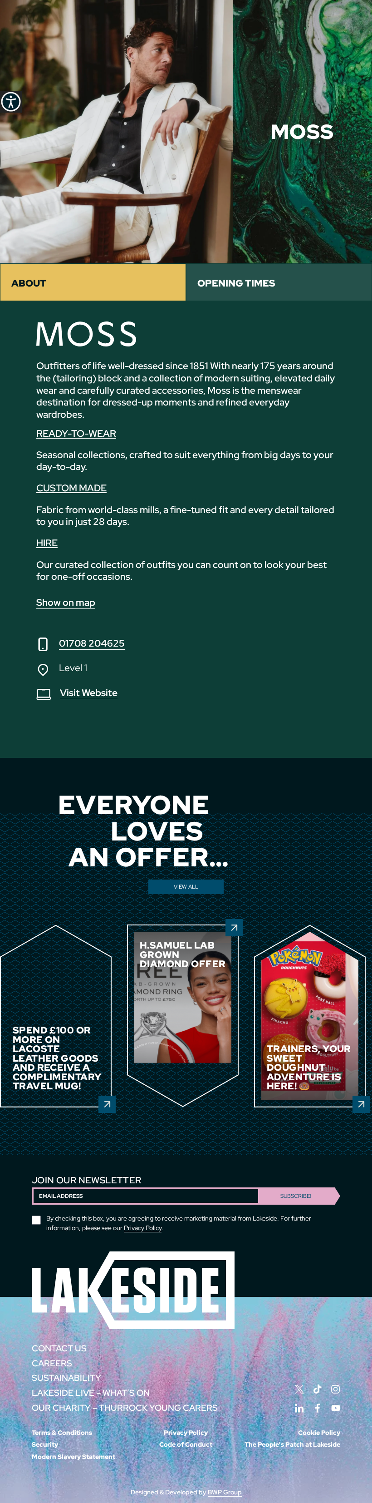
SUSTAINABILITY (66, 1378)
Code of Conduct (185, 1444)
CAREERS (52, 1363)
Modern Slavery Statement (73, 1457)
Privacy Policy (143, 1228)
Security (45, 1444)
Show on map (65, 602)
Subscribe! (295, 1196)
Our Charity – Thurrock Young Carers (125, 1408)
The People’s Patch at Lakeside (292, 1444)
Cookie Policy (319, 1433)
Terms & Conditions (62, 1433)
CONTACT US (59, 1348)
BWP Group (225, 1492)
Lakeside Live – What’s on (91, 1393)
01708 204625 (92, 643)
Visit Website (88, 693)
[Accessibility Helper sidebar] (11, 102)
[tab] (93, 282)
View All (186, 886)
